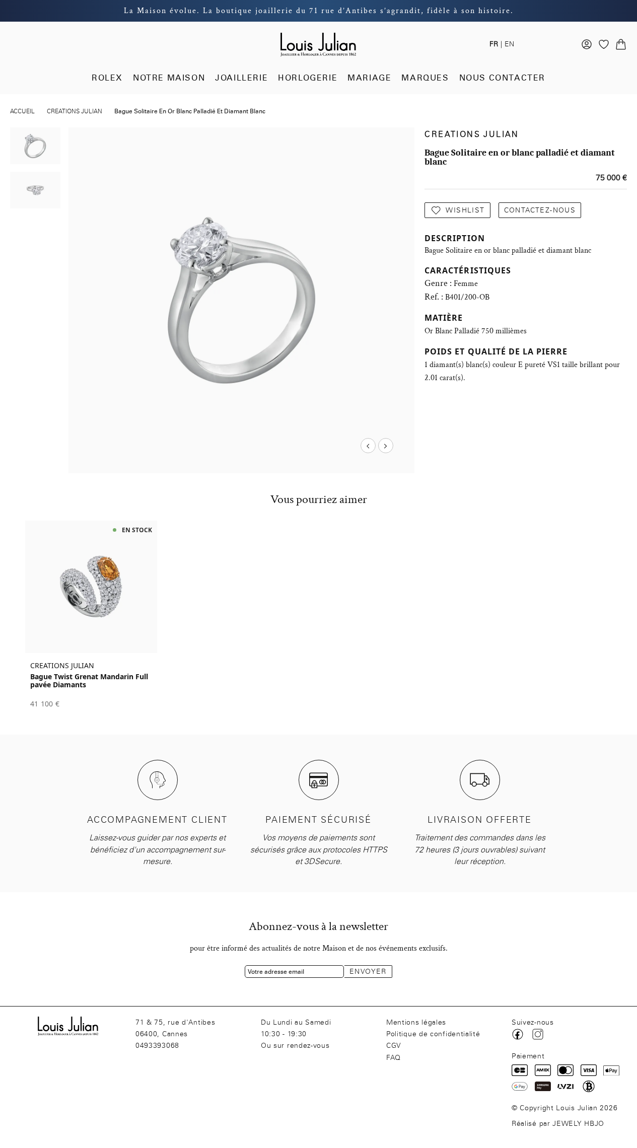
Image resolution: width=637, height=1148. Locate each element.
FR (493, 44)
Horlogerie (307, 78)
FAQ (393, 1057)
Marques (425, 78)
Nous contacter (502, 78)
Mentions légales (416, 1022)
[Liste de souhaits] (604, 44)
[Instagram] (538, 1034)
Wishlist (465, 210)
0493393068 (157, 1045)
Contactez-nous (540, 210)
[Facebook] (518, 1034)
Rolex (107, 78)
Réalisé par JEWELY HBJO (558, 1123)
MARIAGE (369, 78)
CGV (393, 1045)
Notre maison (169, 78)
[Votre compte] (587, 44)
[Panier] (621, 44)
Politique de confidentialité (433, 1034)
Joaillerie (241, 78)
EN (509, 44)
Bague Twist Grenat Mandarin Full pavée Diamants (89, 681)
